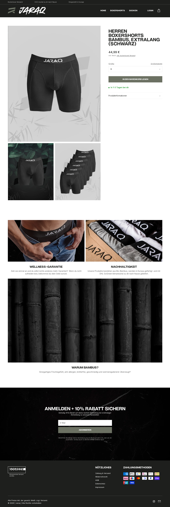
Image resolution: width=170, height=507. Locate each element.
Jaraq (18, 503)
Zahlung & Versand (102, 473)
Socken (133, 11)
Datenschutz (100, 484)
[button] (135, 96)
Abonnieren (85, 430)
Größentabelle (156, 64)
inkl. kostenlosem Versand (126, 55)
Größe (135, 64)
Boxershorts (117, 11)
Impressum (99, 487)
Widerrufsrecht (101, 477)
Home (103, 11)
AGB (97, 480)
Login (150, 11)
